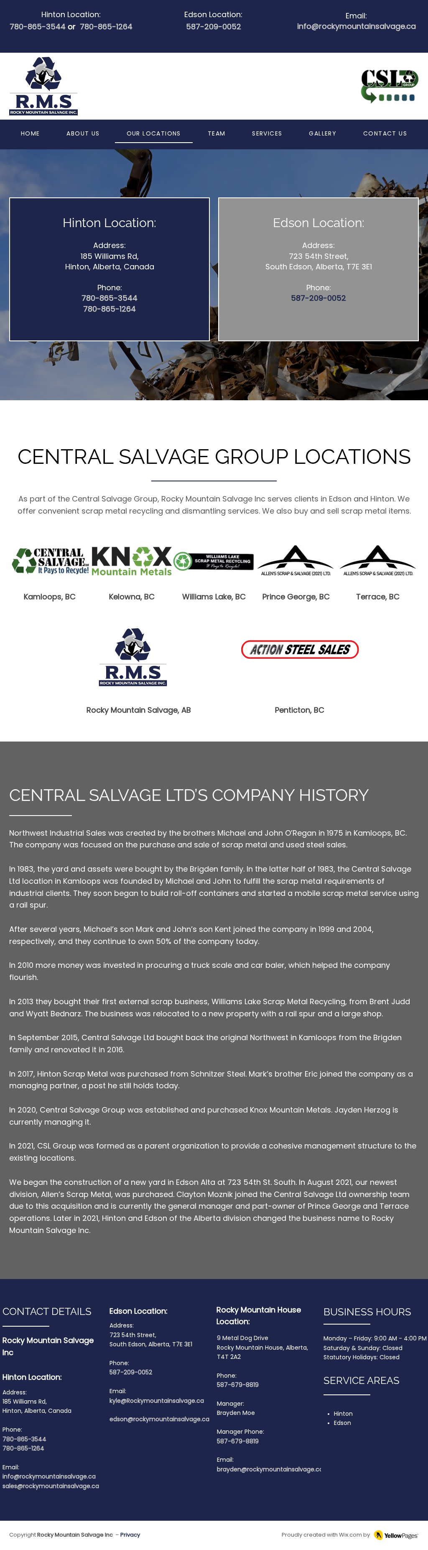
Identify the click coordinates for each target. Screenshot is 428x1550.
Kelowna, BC (132, 596)
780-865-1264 (106, 26)
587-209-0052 (213, 26)
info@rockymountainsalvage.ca (50, 1476)
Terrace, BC (378, 596)
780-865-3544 (44, 26)
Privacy (130, 1535)
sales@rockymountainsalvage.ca (51, 1486)
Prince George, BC (296, 596)
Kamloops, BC (50, 596)
